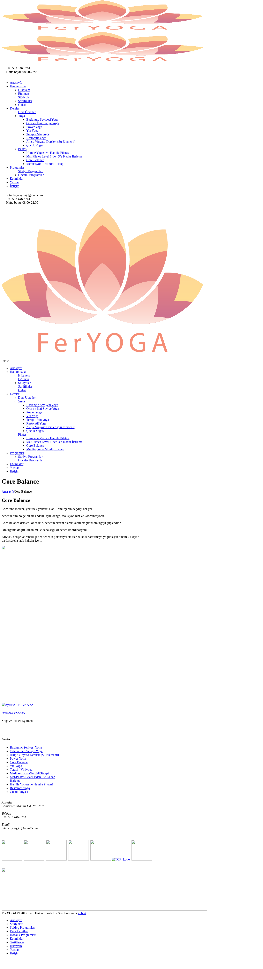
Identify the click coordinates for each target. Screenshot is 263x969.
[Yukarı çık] (4, 963)
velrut (82, 913)
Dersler (14, 108)
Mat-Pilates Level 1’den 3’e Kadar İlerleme (54, 156)
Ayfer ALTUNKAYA (13, 712)
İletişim (14, 186)
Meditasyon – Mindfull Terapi (29, 773)
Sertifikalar (25, 101)
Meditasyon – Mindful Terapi (45, 163)
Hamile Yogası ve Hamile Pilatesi (47, 152)
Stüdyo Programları (30, 171)
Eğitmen (23, 93)
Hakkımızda (18, 86)
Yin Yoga (32, 130)
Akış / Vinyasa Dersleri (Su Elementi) (50, 141)
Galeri (22, 104)
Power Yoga (34, 127)
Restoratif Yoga (36, 138)
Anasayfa (16, 82)
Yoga (21, 116)
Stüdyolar (24, 97)
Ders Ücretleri (27, 112)
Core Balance (35, 160)
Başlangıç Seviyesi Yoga (42, 119)
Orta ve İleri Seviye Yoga (42, 123)
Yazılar (14, 182)
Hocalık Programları (31, 175)
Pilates (22, 149)
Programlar (17, 167)
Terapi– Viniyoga (37, 134)
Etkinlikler (16, 178)
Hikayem (24, 90)
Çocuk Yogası (35, 145)
